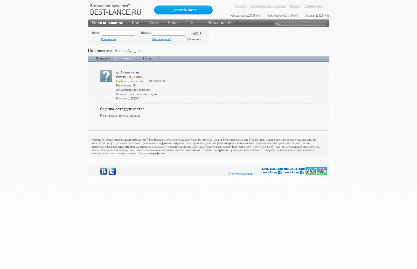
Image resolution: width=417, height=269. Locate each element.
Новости (174, 23)
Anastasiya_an (129, 72)
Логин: (96, 32)
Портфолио (103, 58)
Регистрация (108, 39)
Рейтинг (148, 58)
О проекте (241, 6)
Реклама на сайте (220, 23)
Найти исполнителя (107, 23)
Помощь (295, 6)
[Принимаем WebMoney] (273, 174)
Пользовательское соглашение (268, 6)
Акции (194, 23)
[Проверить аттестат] (295, 174)
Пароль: (146, 32)
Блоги (136, 23)
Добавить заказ (183, 10)
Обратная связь (313, 6)
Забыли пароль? (161, 39)
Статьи (154, 23)
